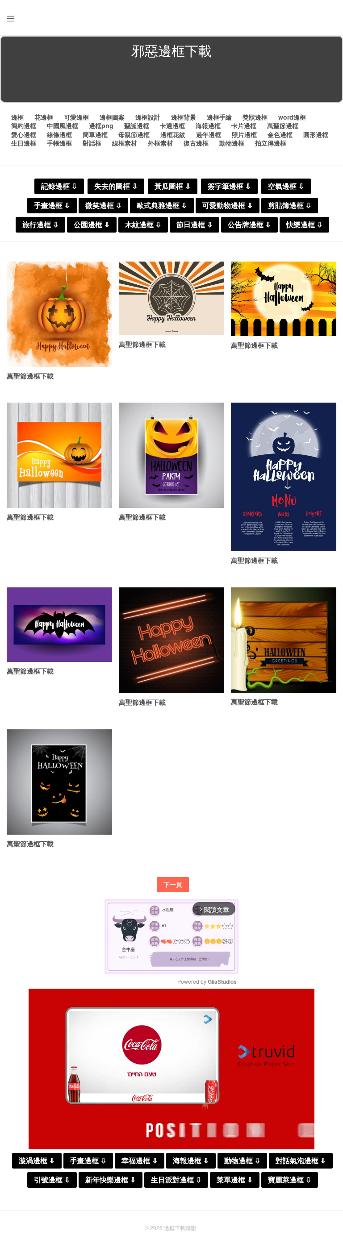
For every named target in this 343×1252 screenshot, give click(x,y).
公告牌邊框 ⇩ (249, 225)
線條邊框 (59, 134)
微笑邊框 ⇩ (103, 205)
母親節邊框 (134, 134)
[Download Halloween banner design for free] (59, 624)
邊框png (101, 125)
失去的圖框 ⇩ (116, 186)
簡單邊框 (95, 134)
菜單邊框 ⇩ (235, 1180)
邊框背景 (183, 116)
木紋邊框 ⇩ (143, 225)
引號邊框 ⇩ (52, 1180)
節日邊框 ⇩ (194, 225)
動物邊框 (231, 142)
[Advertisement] (171, 82)
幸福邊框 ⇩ (139, 1161)
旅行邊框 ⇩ (40, 225)
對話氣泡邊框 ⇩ (301, 1161)
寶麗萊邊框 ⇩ (289, 1180)
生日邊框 (23, 142)
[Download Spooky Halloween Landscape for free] (283, 299)
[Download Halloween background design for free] (59, 782)
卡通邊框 (172, 125)
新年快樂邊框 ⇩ (110, 1180)
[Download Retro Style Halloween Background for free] (171, 298)
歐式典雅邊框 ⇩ (162, 205)
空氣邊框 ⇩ (286, 186)
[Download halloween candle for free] (283, 640)
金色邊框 (280, 134)
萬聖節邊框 (282, 125)
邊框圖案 (112, 116)
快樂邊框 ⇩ (304, 225)
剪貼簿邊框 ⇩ (289, 205)
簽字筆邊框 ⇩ (229, 186)
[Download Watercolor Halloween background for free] (59, 314)
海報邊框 (208, 125)
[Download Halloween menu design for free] (283, 477)
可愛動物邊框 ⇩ (227, 205)
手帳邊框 (59, 142)
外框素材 (160, 142)
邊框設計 (147, 116)
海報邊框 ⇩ (191, 1161)
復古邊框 (196, 142)
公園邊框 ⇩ (92, 225)
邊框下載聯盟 (180, 1227)
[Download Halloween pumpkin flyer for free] (59, 455)
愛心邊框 (23, 134)
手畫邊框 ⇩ (52, 205)
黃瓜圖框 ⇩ (173, 186)
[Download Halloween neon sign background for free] (171, 640)
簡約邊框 (23, 125)
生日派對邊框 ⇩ (176, 1180)
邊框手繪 (219, 116)
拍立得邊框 (270, 142)
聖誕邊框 (136, 125)
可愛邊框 (76, 116)
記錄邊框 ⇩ (59, 186)
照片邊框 (244, 134)
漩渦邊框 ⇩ (37, 1161)
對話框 (92, 142)
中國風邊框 (62, 125)
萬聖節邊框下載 (30, 376)
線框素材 (124, 142)
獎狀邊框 (255, 116)
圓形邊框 (315, 134)
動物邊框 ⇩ (242, 1161)
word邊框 (292, 116)
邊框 (17, 116)
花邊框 (43, 116)
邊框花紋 (172, 134)
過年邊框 (208, 134)
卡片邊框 (243, 125)
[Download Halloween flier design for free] (171, 455)
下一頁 (172, 884)
